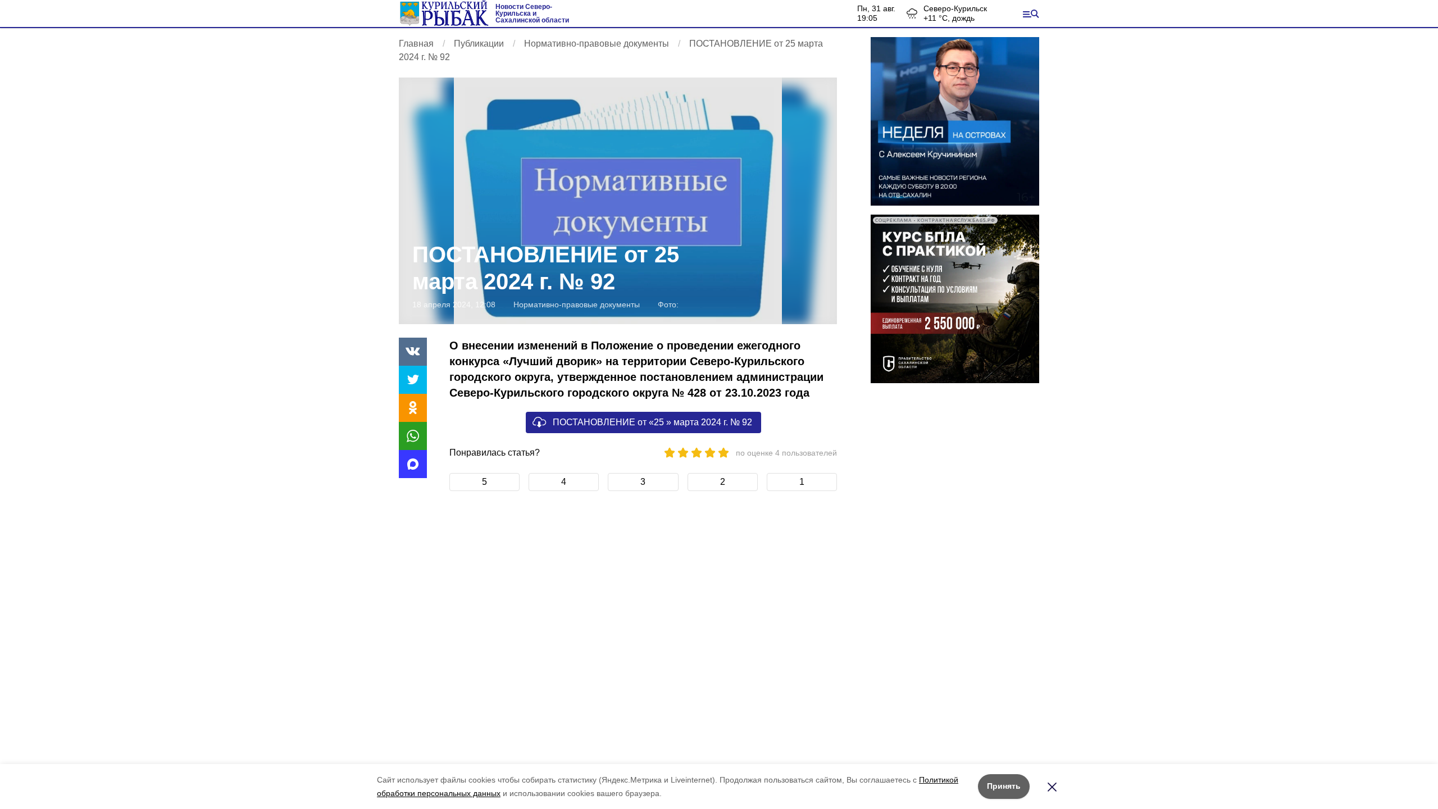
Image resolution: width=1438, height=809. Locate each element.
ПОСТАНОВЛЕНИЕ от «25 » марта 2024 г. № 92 (652, 422)
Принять (1004, 785)
